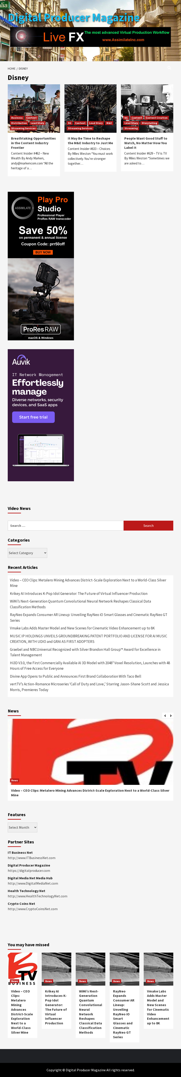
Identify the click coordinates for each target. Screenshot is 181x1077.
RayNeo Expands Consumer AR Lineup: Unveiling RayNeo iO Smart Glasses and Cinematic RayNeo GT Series (88, 617)
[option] (90, 762)
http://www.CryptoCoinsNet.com (33, 909)
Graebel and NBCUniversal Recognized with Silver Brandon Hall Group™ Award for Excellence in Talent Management (85, 652)
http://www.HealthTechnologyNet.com (37, 896)
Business (17, 117)
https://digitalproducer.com (29, 870)
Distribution (19, 123)
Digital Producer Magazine (74, 17)
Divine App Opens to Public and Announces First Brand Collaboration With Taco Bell (75, 676)
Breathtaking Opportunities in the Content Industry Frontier (33, 143)
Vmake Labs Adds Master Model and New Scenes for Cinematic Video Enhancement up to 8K (82, 628)
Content (31, 117)
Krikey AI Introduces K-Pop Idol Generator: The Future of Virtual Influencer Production (78, 593)
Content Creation (157, 117)
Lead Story (37, 123)
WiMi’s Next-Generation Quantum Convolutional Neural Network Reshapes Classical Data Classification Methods (80, 604)
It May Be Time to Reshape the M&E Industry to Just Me (90, 140)
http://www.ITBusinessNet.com (31, 858)
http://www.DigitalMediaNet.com (33, 883)
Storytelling (149, 123)
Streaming (131, 128)
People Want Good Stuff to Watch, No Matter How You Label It (145, 143)
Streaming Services (23, 128)
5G (69, 123)
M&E (109, 123)
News (14, 780)
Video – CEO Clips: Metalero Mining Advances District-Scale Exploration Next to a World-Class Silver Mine (88, 583)
